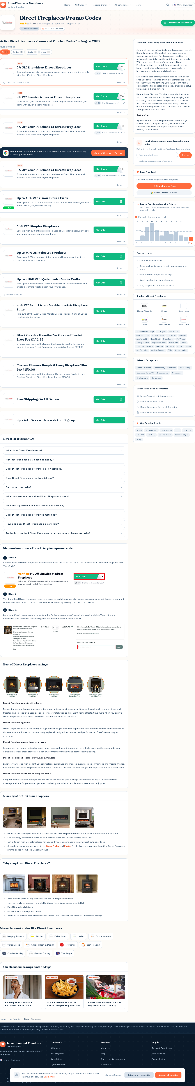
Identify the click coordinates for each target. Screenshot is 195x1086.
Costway (182, 335)
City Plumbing (142, 350)
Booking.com (151, 430)
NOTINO (140, 435)
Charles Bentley (142, 335)
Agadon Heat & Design (145, 332)
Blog (103, 1053)
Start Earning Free (166, 186)
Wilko (170, 350)
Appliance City (142, 339)
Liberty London (142, 343)
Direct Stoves (168, 339)
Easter (67, 846)
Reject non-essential (139, 1075)
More (138, 4)
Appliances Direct (159, 343)
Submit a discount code (113, 1059)
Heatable (159, 346)
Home (67, 4)
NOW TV (151, 435)
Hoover (180, 346)
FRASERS (187, 430)
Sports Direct (165, 435)
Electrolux (170, 346)
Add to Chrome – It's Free (108, 153)
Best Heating (174, 332)
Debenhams (166, 430)
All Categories (122, 4)
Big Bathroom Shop (144, 346)
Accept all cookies (168, 1075)
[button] (5, 52)
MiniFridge (180, 339)
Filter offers (7, 47)
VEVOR (188, 346)
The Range (171, 335)
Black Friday (52, 846)
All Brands (79, 4)
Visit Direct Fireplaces (180, 22)
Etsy (178, 430)
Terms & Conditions (162, 1048)
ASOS (139, 430)
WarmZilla (173, 343)
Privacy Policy (158, 1053)
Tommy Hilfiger (181, 435)
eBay (139, 439)
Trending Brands (99, 4)
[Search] (167, 5)
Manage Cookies (113, 1075)
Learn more (49, 1076)
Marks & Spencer (158, 350)
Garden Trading (158, 335)
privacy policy (167, 161)
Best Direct (155, 339)
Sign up (185, 155)
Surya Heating (181, 350)
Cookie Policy (158, 1059)
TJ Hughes (161, 332)
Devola (183, 343)
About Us (105, 1048)
